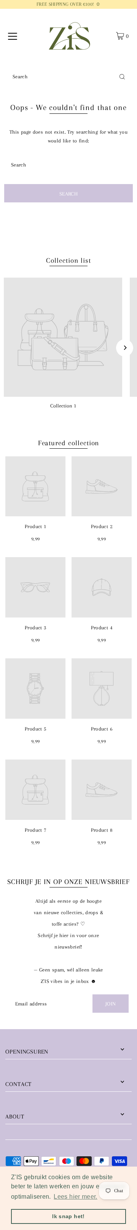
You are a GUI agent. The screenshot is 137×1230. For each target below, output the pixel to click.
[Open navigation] (12, 35)
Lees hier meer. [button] (75, 1196)
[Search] (122, 76)
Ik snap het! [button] (68, 1216)
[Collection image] (63, 337)
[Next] (124, 347)
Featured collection (68, 443)
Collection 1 (63, 405)
